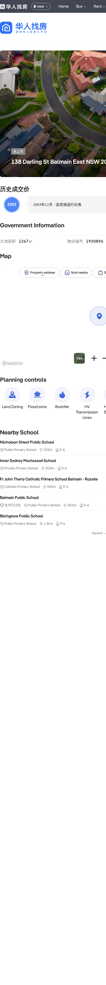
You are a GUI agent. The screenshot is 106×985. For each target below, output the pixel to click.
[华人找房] (13, 6)
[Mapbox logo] (12, 363)
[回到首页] (32, 28)
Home (63, 6)
